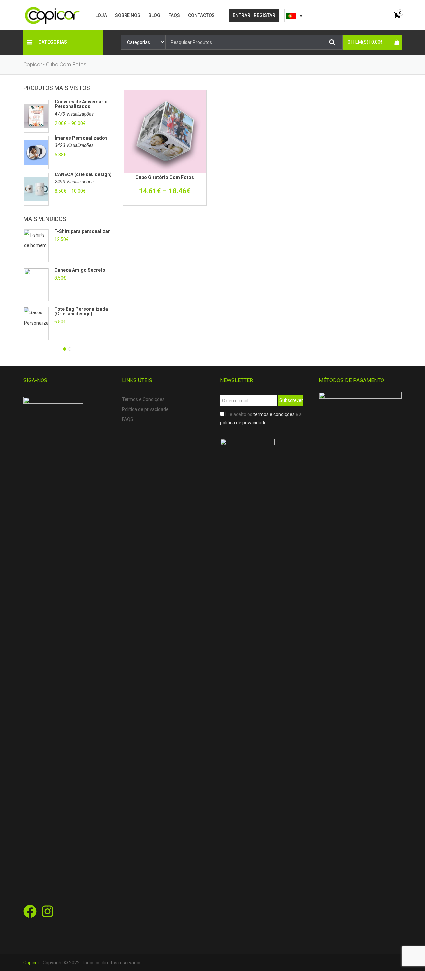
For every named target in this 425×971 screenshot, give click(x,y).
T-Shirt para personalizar (82, 231)
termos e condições (274, 414)
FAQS (174, 15)
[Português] (295, 15)
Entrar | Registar (254, 15)
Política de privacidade (145, 409)
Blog (154, 15)
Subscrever (291, 400)
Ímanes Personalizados (81, 138)
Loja (101, 15)
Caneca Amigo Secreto (79, 270)
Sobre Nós (127, 15)
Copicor (31, 962)
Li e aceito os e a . (261, 418)
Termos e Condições (143, 399)
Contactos (201, 15)
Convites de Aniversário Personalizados (81, 104)
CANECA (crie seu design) (83, 174)
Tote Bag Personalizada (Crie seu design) (81, 311)
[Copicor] (52, 15)
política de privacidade (243, 422)
